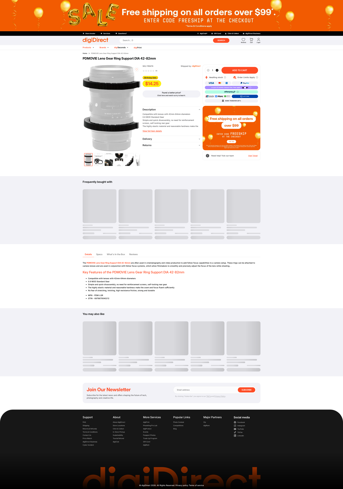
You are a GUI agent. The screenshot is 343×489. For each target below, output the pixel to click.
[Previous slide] (89, 108)
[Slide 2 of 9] (98, 159)
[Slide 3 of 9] (109, 159)
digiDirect (145, 485)
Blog (174, 429)
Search (221, 40)
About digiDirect (119, 422)
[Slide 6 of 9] (139, 159)
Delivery (147, 138)
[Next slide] (136, 108)
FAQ (84, 422)
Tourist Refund (118, 438)
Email (255, 156)
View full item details (152, 131)
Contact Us (87, 435)
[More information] (225, 77)
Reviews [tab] (133, 254)
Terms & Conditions (90, 432)
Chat (250, 156)
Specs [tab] (99, 254)
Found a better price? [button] (171, 92)
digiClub (116, 442)
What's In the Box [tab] (116, 254)
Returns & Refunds (90, 429)
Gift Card (146, 442)
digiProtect (147, 429)
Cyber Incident (88, 445)
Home (85, 53)
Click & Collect (118, 429)
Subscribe (246, 390)
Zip (204, 422)
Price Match (87, 438)
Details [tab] (88, 254)
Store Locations (119, 425)
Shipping (86, 425)
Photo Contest (178, 422)
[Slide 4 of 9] (119, 159)
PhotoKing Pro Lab (150, 425)
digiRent (146, 445)
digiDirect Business (90, 442)
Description (149, 109)
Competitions (178, 425)
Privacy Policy (219, 396)
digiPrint (146, 422)
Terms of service (196, 485)
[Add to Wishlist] (137, 69)
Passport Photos (149, 435)
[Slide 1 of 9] (88, 159)
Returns (147, 145)
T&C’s (208, 396)
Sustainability (118, 435)
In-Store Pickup (119, 432)
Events (145, 432)
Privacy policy (182, 485)
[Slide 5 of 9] (129, 159)
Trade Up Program (150, 438)
